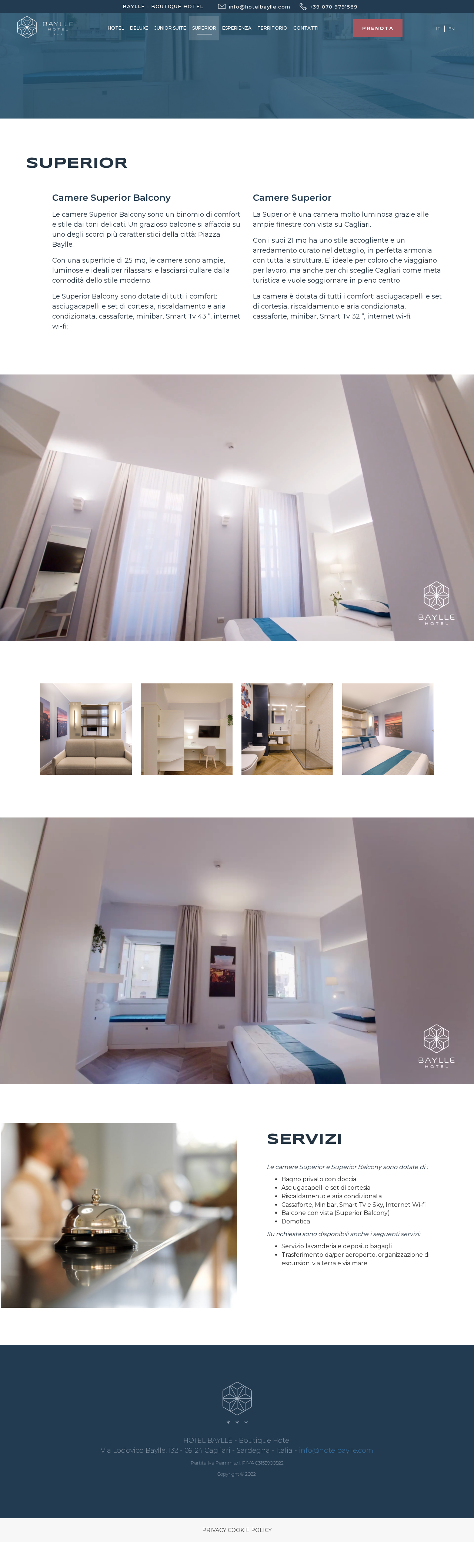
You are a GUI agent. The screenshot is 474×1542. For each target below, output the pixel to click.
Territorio (272, 28)
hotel (116, 28)
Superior (204, 28)
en (451, 28)
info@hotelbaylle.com (336, 1450)
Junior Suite (170, 28)
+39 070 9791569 (334, 7)
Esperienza (236, 28)
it (438, 28)
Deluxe (139, 28)
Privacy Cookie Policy (237, 1530)
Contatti (305, 28)
